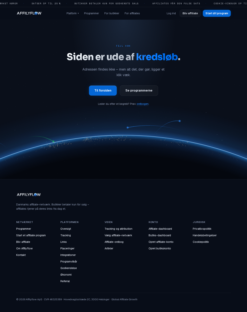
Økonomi (66, 274)
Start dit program (217, 13)
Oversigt (65, 228)
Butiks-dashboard (160, 235)
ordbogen (143, 104)
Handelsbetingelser (205, 235)
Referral (65, 281)
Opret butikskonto (160, 248)
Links (63, 242)
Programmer (91, 13)
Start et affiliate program (31, 235)
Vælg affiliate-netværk (118, 235)
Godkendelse (68, 268)
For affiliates (132, 13)
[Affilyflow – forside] (29, 13)
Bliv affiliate (190, 13)
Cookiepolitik (201, 242)
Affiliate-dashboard (160, 228)
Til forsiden (102, 90)
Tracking (65, 235)
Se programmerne (138, 90)
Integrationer (68, 255)
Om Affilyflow (24, 248)
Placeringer (67, 248)
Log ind (171, 13)
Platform (73, 13)
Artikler (109, 248)
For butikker (111, 13)
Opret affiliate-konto (161, 242)
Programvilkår (68, 261)
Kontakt (21, 255)
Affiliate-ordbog (114, 242)
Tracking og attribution (118, 228)
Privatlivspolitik (202, 228)
